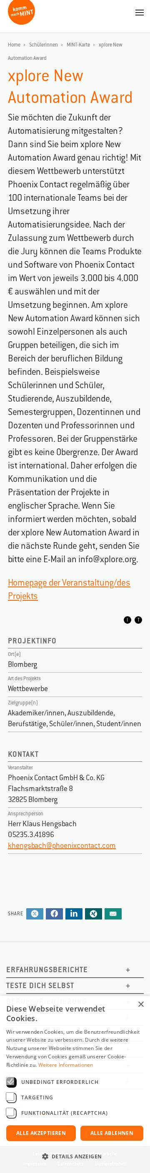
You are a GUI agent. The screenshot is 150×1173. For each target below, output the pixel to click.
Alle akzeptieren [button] (41, 1133)
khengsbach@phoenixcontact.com (62, 845)
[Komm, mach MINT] (21, 21)
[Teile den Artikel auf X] (34, 914)
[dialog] (75, 1084)
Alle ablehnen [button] (111, 1133)
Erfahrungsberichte (47, 969)
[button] (75, 1156)
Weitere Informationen (65, 1064)
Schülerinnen (43, 44)
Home (14, 44)
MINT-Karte (78, 44)
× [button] (141, 1004)
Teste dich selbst (40, 985)
